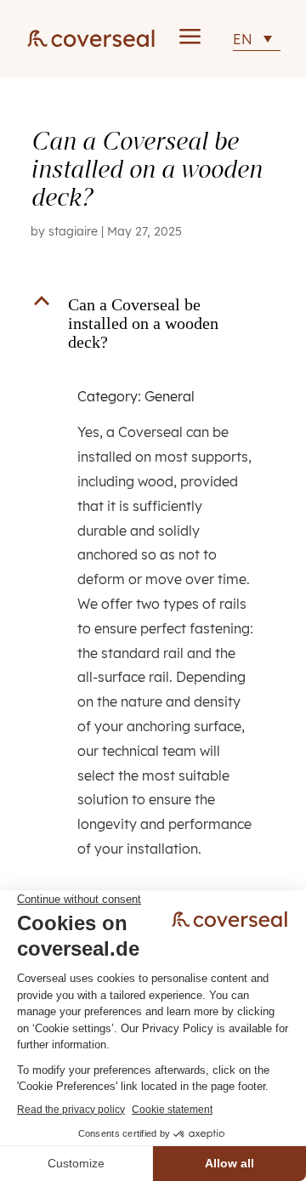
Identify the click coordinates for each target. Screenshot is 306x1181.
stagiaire (73, 231)
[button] (153, 327)
